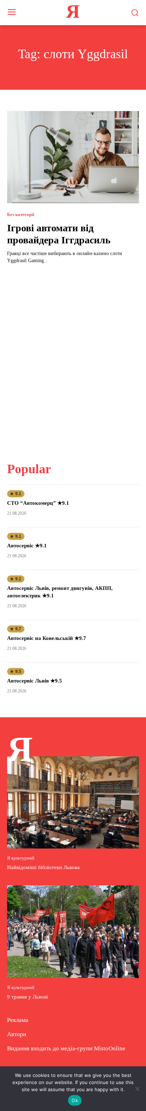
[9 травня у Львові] (73, 931)
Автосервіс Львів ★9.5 (34, 681)
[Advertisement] (73, 359)
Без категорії (20, 214)
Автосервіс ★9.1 (27, 545)
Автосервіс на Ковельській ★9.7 (46, 638)
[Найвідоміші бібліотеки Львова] (73, 802)
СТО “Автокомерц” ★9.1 (38, 503)
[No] (137, 1088)
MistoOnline (109, 1048)
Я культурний (20, 858)
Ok (75, 1100)
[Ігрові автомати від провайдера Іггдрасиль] (73, 157)
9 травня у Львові (27, 997)
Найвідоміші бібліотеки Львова (43, 867)
